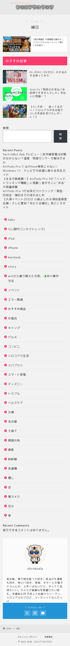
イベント (14, 290)
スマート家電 (17, 375)
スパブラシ (15, 365)
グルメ (12, 337)
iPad (11, 239)
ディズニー (15, 384)
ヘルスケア (15, 403)
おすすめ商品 (17, 309)
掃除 (11, 450)
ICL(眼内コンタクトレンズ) (26, 229)
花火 (11, 506)
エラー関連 (15, 300)
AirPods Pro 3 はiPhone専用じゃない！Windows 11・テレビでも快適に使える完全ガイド (34, 171)
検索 (6, 128)
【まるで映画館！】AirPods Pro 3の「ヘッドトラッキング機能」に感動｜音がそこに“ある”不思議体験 (34, 183)
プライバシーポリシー (27, 637)
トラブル (14, 393)
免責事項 (48, 637)
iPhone (13, 248)
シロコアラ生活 (18, 356)
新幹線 (12, 459)
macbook (14, 257)
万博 (11, 412)
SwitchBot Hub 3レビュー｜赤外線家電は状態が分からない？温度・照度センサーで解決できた (34, 158)
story (12, 267)
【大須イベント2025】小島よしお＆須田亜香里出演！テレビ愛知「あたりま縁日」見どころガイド (35, 203)
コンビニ (14, 347)
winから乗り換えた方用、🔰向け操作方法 (33, 278)
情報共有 (14, 440)
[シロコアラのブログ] (35, 11)
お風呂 (12, 318)
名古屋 (12, 421)
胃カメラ (14, 497)
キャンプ (14, 328)
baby (11, 220)
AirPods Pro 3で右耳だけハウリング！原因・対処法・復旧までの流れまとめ (34, 193)
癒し (11, 478)
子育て (12, 431)
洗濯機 (12, 468)
